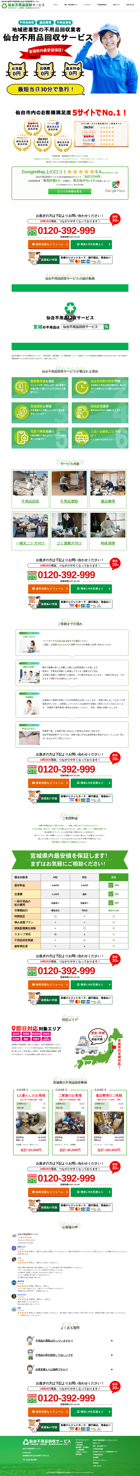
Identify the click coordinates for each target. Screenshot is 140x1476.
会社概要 (96, 1457)
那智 (19, 1308)
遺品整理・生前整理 (82, 1447)
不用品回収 (79, 1442)
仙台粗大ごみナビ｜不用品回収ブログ (105, 1451)
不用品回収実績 (98, 1449)
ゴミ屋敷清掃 (80, 1449)
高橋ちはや (22, 1247)
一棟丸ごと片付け (81, 1452)
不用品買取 (79, 1445)
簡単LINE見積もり (92, 244)
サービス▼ (87, 4)
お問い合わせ (130, 4)
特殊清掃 (78, 1454)
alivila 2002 (22, 1295)
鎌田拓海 (21, 1281)
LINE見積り (36, 435)
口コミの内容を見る (69, 191)
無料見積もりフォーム (50, 244)
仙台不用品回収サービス (28, 1234)
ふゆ (19, 1258)
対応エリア (116, 4)
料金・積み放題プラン (71, 4)
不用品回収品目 (102, 4)
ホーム (56, 4)
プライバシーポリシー (100, 1460)
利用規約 (96, 1463)
